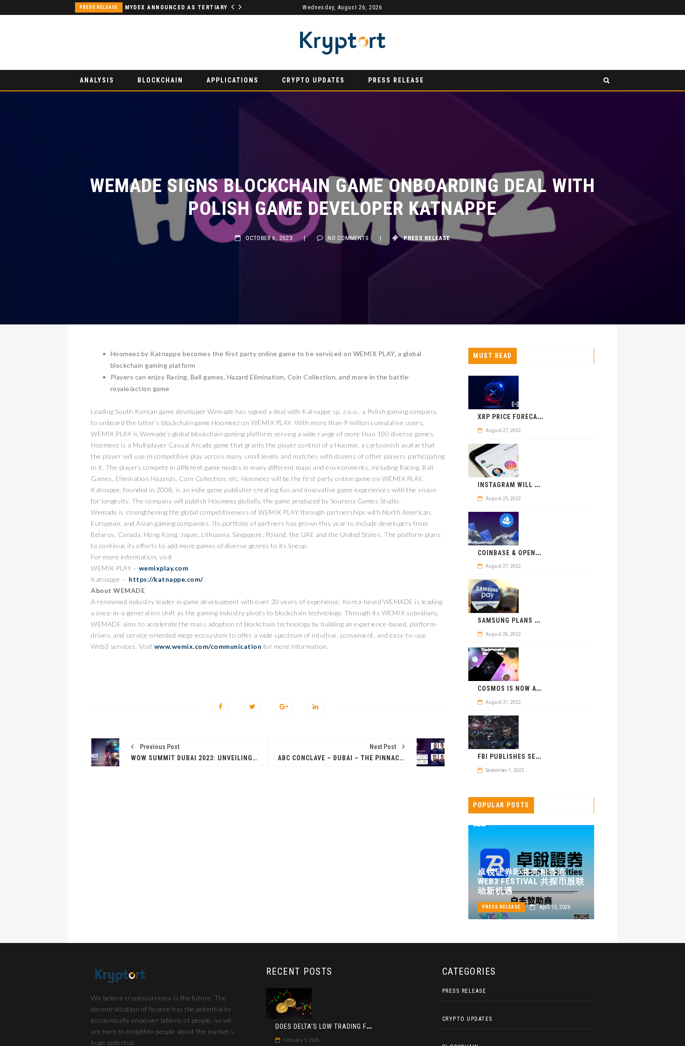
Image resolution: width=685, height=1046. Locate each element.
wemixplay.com (164, 568)
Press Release (99, 7)
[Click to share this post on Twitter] (252, 707)
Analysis (97, 80)
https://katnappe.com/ (166, 579)
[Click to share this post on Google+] (284, 707)
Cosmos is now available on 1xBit (537, 688)
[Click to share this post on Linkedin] (316, 707)
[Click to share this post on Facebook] (220, 707)
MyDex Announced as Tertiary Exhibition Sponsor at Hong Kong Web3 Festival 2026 (181, 7)
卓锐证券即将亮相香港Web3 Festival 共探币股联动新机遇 (531, 881)
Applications (232, 80)
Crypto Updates (313, 80)
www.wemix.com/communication (208, 646)
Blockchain (160, 80)
